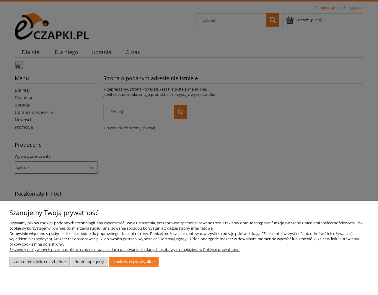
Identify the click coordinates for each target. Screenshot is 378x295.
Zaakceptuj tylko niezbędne (40, 261)
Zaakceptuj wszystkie (134, 261)
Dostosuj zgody (89, 261)
